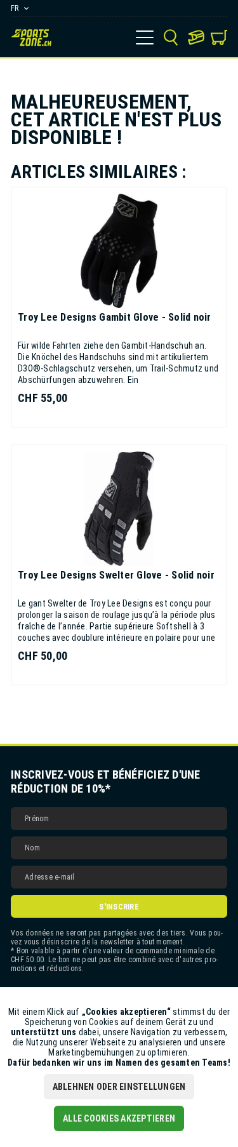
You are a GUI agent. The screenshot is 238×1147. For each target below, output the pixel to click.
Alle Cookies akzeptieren (119, 1118)
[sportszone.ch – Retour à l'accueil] (31, 37)
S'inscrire (119, 906)
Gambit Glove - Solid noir (114, 317)
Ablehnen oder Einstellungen (119, 1087)
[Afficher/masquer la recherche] (170, 37)
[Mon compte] (196, 37)
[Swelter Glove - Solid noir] (119, 509)
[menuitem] (145, 37)
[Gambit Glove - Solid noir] (119, 251)
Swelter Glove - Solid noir (116, 575)
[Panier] (219, 37)
